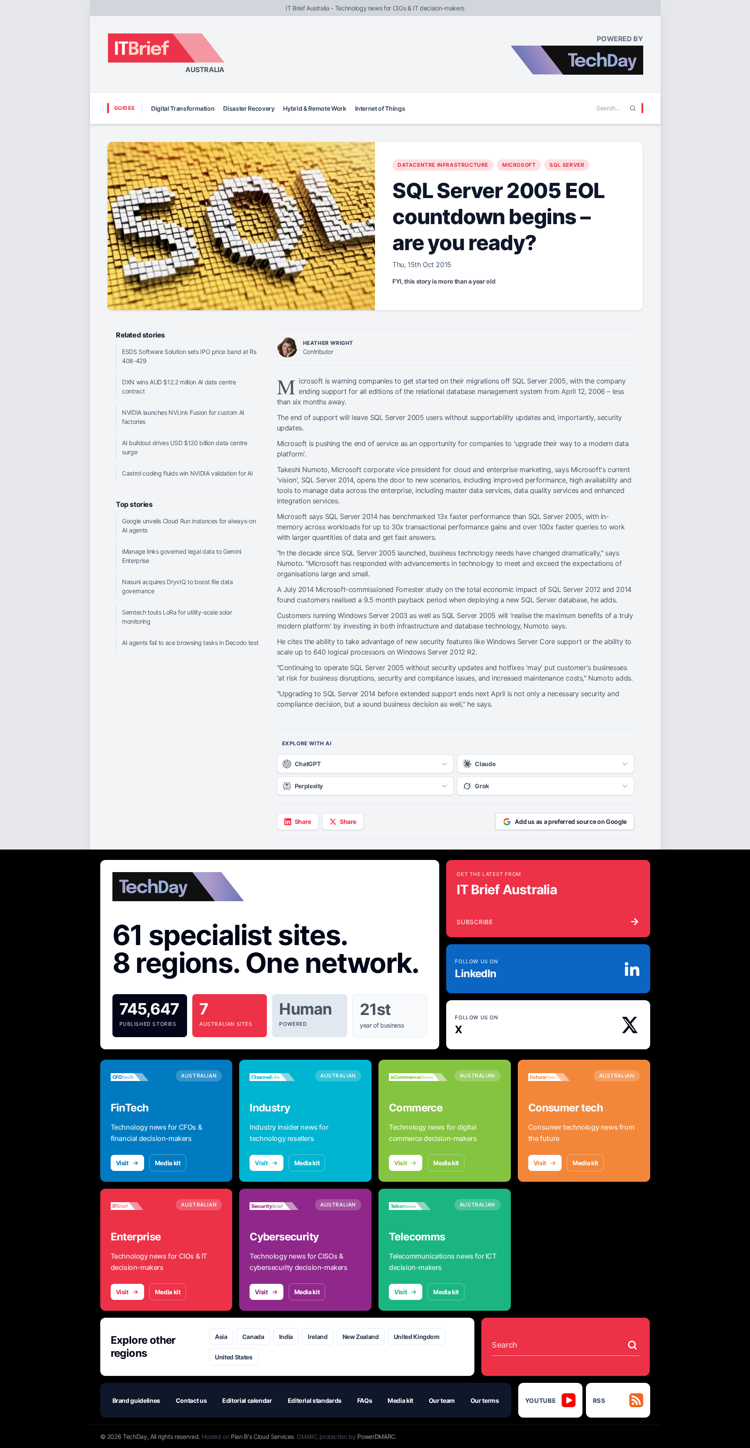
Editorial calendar (247, 1400)
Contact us (191, 1400)
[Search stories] (632, 1345)
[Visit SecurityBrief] (279, 1206)
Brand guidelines (136, 1400)
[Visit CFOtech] (140, 1077)
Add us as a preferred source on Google (571, 821)
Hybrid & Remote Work (314, 108)
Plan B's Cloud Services (262, 1436)
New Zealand (360, 1336)
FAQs (364, 1400)
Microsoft (519, 165)
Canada (253, 1336)
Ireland (318, 1336)
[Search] (633, 108)
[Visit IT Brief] (140, 1206)
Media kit (168, 1163)
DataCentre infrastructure (443, 165)
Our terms (484, 1400)
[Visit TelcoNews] (418, 1206)
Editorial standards (315, 1400)
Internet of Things (380, 108)
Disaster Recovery (248, 108)
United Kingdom (417, 1336)
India (286, 1336)
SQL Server (566, 165)
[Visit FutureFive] (557, 1077)
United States (233, 1357)
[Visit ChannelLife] (279, 1077)
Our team (442, 1400)
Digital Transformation (182, 108)
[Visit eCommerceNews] (418, 1077)
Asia (221, 1336)
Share (303, 821)
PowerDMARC (376, 1436)
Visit (122, 1163)
